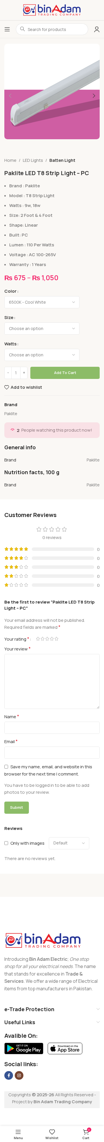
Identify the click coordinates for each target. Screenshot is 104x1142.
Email (11, 741)
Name (11, 716)
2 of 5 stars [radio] (42, 639)
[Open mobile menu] (7, 29)
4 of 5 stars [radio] (51, 639)
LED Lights (33, 160)
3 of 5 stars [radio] (47, 639)
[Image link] (43, 940)
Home (10, 160)
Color (10, 291)
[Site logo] (52, 10)
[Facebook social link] (8, 1075)
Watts (10, 344)
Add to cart (65, 372)
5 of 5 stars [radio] (56, 639)
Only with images (27, 843)
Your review (17, 649)
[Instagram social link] (19, 1075)
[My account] (97, 29)
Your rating (16, 639)
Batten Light (62, 160)
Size (8, 317)
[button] (10, 96)
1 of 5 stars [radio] (38, 639)
